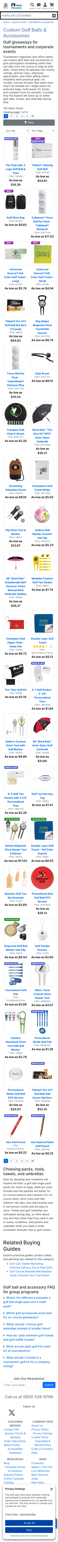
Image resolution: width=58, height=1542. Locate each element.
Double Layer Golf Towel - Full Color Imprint (42, 849)
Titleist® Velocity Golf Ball (43, 167)
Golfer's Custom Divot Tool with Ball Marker (16, 745)
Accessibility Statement (15, 1450)
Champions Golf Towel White (42, 487)
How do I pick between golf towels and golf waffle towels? (28, 1337)
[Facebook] (19, 1414)
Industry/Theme (13, 1474)
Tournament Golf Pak (16, 992)
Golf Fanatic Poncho (42, 947)
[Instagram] (33, 1414)
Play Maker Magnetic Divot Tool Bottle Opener (43, 327)
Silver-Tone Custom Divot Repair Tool (43, 993)
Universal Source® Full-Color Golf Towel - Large (15, 275)
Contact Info (11, 1429)
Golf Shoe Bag (15, 217)
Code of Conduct (42, 1448)
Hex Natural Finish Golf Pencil (42, 1144)
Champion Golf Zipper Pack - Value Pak (16, 642)
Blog (6, 1463)
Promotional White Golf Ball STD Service (16, 1093)
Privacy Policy (40, 1429)
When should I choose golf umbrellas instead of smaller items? (27, 1326)
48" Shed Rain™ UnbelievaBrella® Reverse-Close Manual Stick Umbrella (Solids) (16, 586)
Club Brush (42, 373)
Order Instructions (15, 1441)
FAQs (34, 1452)
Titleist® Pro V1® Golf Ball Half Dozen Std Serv (42, 1093)
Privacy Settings (43, 1433)
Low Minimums (40, 1470)
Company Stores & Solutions (15, 1468)
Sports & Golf (19, 22)
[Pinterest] (26, 1414)
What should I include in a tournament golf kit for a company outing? (26, 1362)
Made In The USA (42, 1467)
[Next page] (27, 116)
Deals (34, 1478)
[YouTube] (47, 1414)
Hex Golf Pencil (15, 1142)
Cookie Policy (39, 1437)
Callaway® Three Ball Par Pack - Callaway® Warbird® (43, 223)
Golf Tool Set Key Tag (43, 795)
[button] (6, 5)
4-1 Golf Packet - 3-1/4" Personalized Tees (43, 695)
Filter (30, 122)
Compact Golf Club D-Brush (16, 431)
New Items (37, 1482)
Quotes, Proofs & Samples (15, 1435)
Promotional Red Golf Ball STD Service (42, 897)
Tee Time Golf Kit (16, 689)
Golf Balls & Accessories (41, 22)
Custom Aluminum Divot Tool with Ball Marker (16, 1043)
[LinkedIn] (40, 1414)
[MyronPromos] (16, 6)
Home (6, 22)
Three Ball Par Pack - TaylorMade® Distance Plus (16, 379)
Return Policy (12, 1445)
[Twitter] (12, 1414)
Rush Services (39, 1474)
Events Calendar (14, 1478)
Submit (49, 1385)
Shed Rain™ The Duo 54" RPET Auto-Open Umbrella (42, 435)
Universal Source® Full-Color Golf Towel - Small (42, 275)
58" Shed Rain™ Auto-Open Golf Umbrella (42, 745)
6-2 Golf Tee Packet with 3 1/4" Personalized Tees (15, 799)
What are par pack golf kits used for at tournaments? (26, 1348)
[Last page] (32, 116)
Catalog (9, 1482)
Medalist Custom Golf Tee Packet (43, 580)
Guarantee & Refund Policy (42, 1443)
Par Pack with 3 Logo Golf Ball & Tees (16, 169)
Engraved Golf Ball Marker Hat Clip (15, 947)
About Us (37, 1425)
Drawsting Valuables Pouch (15, 487)
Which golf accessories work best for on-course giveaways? (27, 1315)
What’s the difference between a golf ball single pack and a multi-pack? (26, 1302)
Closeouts (37, 1463)
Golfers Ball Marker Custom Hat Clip (42, 533)
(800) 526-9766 (38, 1396)
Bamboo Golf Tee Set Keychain (16, 895)
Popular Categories (16, 15)
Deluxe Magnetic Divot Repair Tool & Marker (16, 849)
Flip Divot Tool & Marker (16, 532)
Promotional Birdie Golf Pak (42, 1039)
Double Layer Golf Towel (42, 640)
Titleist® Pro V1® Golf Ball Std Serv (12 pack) (16, 325)
